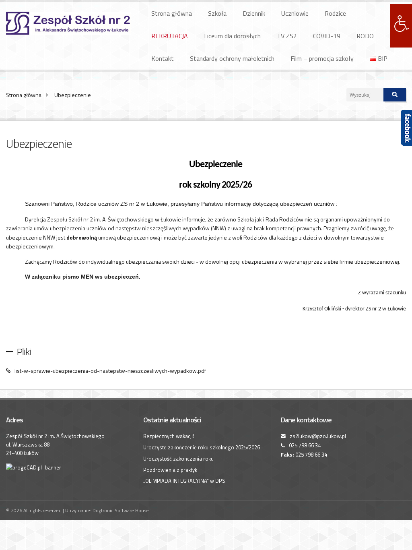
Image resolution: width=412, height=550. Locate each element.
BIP (381, 58)
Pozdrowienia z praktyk (170, 470)
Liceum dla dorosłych (232, 36)
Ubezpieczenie (72, 95)
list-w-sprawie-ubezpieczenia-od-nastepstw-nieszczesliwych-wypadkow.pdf (110, 370)
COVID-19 (326, 36)
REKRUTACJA (169, 36)
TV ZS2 (287, 36)
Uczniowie (295, 13)
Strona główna (171, 13)
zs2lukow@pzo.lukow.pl (318, 436)
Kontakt (162, 58)
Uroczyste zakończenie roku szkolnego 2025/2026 (201, 447)
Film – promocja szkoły (322, 58)
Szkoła (217, 13)
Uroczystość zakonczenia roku (178, 459)
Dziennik (254, 13)
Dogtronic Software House (121, 510)
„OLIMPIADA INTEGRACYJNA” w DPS (184, 481)
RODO (365, 36)
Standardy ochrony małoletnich (232, 58)
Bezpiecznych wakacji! (168, 436)
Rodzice (335, 13)
